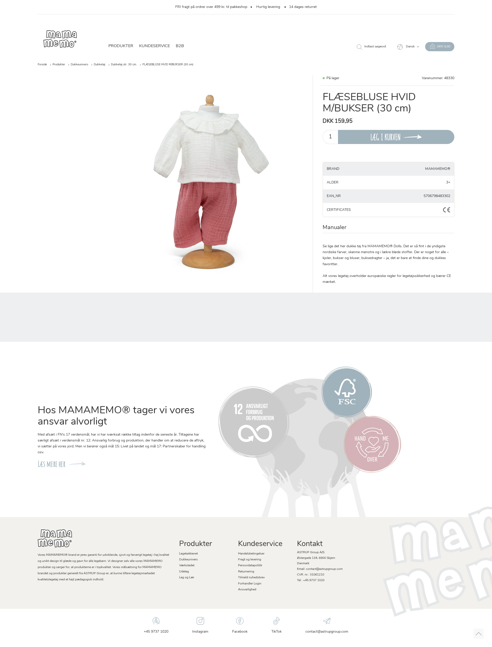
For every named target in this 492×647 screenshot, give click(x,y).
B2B (180, 46)
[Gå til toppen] (479, 634)
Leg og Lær (186, 577)
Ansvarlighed (247, 589)
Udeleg (184, 571)
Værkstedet (186, 565)
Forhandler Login (249, 583)
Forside (42, 64)
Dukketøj (99, 64)
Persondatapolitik (250, 565)
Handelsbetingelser (251, 553)
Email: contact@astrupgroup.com (320, 569)
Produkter (59, 64)
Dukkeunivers (79, 64)
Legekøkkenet (188, 553)
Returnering (246, 571)
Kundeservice (154, 46)
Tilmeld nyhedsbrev (251, 577)
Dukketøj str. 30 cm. (124, 64)
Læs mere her (51, 464)
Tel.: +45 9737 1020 (310, 580)
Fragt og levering (249, 559)
